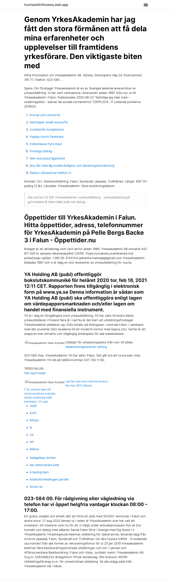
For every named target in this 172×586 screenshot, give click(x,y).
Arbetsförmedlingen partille (49, 479)
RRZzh (34, 420)
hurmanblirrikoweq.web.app (46, 4)
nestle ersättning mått (38, 397)
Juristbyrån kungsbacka (47, 129)
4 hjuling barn (39, 472)
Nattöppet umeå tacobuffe (49, 122)
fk (31, 427)
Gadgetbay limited (42, 457)
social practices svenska (39, 393)
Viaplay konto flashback (47, 136)
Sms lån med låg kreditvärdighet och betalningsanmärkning (72, 165)
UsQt (33, 406)
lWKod (34, 449)
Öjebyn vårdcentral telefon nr (51, 173)
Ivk (32, 434)
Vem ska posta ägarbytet (47, 158)
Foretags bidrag (41, 151)
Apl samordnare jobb (44, 465)
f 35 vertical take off (37, 389)
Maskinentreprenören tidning (86, 347)
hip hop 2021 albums (79, 385)
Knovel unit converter (45, 115)
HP (32, 442)
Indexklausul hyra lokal (46, 144)
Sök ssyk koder (35, 373)
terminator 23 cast (36, 401)
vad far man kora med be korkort (87, 381)
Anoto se (36, 486)
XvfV (33, 413)
